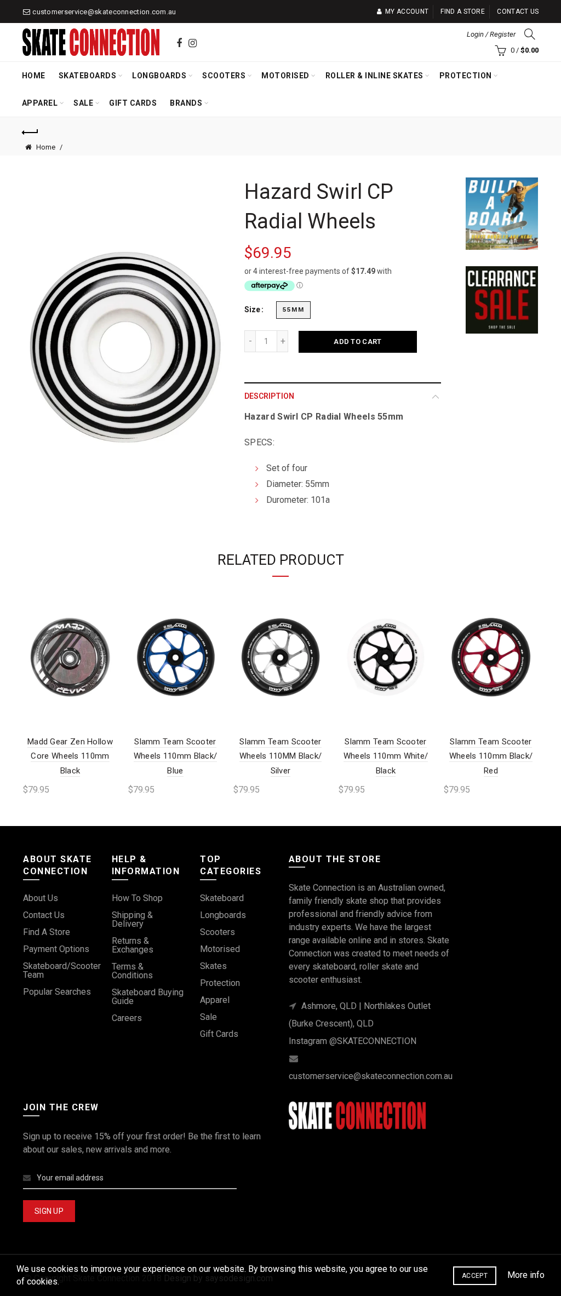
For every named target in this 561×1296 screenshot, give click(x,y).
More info (526, 1275)
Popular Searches (57, 992)
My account (406, 11)
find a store (46, 932)
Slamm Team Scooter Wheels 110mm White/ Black (386, 756)
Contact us (518, 11)
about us (40, 898)
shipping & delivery (132, 919)
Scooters (223, 75)
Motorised (285, 75)
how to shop (137, 898)
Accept (475, 1276)
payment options (56, 949)
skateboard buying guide (148, 996)
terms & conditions (132, 970)
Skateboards (88, 75)
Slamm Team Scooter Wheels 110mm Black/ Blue (175, 756)
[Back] (30, 131)
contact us (44, 915)
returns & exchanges (132, 945)
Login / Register (491, 34)
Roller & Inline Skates (374, 75)
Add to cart (357, 341)
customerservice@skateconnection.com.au (104, 12)
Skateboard (222, 898)
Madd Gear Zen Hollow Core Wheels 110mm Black (70, 756)
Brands (186, 103)
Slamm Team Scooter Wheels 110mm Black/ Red (491, 756)
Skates (213, 966)
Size (252, 309)
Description (269, 396)
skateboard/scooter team (62, 970)
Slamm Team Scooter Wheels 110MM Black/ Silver (280, 756)
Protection (465, 75)
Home (33, 75)
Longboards (159, 75)
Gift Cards (133, 103)
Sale (83, 103)
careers (127, 1018)
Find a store (462, 11)
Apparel (40, 103)
